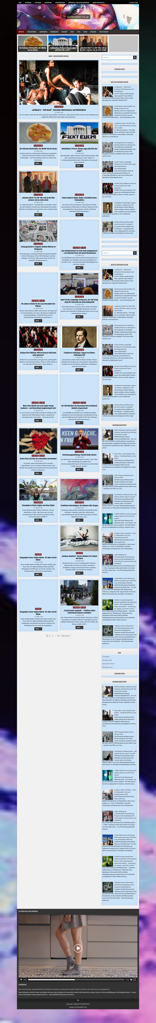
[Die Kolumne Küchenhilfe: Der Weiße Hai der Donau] (107, 116)
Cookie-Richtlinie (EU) (98, 2)
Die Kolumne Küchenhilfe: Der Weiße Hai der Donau (38, 149)
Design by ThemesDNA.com (78, 1007)
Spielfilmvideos (31, 32)
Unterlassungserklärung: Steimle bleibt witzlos (79, 455)
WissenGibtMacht (60, 2)
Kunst (72, 32)
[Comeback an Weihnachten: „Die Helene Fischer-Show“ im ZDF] (107, 504)
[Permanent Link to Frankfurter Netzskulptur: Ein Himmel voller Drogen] (79, 489)
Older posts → (66, 636)
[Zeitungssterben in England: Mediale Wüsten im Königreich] (107, 152)
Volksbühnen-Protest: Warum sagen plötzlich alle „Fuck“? (33, 49)
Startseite (21, 32)
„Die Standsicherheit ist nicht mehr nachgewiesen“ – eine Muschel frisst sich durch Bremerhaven (79, 252)
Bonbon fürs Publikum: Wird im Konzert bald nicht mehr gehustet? (38, 354)
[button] (78, 948)
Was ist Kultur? (103, 32)
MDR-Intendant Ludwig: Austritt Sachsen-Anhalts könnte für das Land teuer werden (125, 432)
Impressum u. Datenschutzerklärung (78, 2)
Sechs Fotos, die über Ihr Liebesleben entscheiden (38, 458)
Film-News (64, 32)
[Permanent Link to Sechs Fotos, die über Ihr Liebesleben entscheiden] (38, 441)
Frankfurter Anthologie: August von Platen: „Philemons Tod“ (79, 354)
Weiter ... (38, 163)
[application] (78, 948)
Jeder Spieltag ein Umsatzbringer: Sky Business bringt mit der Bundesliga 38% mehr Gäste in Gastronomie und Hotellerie (125, 559)
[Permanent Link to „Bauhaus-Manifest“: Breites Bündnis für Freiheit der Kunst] (79, 538)
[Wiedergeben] (21, 980)
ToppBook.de (22, 984)
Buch (78, 32)
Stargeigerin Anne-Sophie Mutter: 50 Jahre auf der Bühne (38, 558)
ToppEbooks (28, 2)
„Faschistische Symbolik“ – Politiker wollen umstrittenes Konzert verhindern (79, 611)
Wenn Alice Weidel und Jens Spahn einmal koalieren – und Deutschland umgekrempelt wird (38, 407)
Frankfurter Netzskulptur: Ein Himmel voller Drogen (79, 505)
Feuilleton (93, 32)
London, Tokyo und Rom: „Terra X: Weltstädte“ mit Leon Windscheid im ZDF (125, 535)
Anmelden (105, 656)
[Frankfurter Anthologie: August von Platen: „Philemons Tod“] (107, 212)
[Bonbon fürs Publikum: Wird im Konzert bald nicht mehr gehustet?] (107, 193)
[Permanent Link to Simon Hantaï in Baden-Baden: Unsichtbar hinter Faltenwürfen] (79, 182)
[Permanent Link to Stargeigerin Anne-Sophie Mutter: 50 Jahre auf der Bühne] (38, 539)
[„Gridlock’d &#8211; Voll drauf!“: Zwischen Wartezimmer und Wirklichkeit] (107, 96)
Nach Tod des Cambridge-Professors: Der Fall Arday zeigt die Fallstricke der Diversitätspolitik (79, 301)
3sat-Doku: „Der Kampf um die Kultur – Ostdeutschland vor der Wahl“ (125, 456)
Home (20, 2)
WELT (84, 248)
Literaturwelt (48, 2)
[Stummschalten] (131, 980)
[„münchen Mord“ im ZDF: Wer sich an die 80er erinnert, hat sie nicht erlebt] (107, 133)
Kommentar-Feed (108, 664)
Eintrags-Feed (107, 660)
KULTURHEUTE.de (78, 16)
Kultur (77, 248)
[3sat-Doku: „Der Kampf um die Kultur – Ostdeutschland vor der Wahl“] (107, 463)
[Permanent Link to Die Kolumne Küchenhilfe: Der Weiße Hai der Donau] (38, 133)
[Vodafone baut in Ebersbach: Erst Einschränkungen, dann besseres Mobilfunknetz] (107, 635)
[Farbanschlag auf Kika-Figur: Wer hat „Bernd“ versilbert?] (107, 231)
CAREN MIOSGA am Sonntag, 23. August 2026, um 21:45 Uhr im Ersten (125, 516)
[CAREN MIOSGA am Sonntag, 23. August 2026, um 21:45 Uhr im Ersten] (107, 523)
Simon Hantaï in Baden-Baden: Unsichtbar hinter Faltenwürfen (93, 49)
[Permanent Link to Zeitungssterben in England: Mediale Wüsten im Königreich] (38, 231)
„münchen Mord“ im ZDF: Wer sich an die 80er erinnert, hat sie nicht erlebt (63, 49)
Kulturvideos (43, 32)
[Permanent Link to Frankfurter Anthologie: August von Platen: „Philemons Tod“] (79, 337)
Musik (85, 32)
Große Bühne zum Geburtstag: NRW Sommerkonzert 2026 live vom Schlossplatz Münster (125, 581)
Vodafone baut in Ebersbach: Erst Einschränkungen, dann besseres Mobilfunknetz (124, 628)
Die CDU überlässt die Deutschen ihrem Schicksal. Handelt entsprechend (79, 407)
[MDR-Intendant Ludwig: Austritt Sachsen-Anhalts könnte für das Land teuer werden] (107, 439)
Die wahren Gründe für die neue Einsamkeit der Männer (38, 305)
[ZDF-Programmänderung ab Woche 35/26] (107, 485)
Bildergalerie (54, 32)
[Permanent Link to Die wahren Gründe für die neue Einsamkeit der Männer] (38, 286)
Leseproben (38, 2)
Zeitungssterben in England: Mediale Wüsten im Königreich (38, 248)
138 (59, 636)
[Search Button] (78, 1000)
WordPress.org (107, 667)
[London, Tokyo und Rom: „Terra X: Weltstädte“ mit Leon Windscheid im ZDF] (107, 543)
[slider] (76, 979)
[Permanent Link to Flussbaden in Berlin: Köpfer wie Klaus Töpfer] (38, 489)
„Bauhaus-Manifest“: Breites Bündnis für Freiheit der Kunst (79, 557)
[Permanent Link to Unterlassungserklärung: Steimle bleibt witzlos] (79, 439)
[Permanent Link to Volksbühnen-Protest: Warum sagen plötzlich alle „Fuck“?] (79, 133)
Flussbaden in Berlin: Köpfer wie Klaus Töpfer (38, 505)
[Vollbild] (135, 980)
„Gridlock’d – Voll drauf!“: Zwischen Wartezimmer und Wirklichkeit (59, 110)
